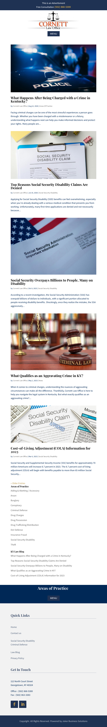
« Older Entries (18, 483)
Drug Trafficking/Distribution (25, 524)
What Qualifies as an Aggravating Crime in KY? (47, 375)
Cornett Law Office (20, 106)
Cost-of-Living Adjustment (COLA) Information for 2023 (50, 450)
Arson (13, 495)
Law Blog (15, 652)
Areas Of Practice (45, 106)
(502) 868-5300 (62, 7)
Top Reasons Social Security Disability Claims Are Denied (49, 186)
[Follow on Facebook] (14, 704)
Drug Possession (19, 520)
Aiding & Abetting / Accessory (25, 490)
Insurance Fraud (19, 534)
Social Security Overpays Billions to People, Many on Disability (52, 282)
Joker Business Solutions (74, 721)
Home (14, 627)
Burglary (15, 500)
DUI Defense (17, 529)
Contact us (16, 633)
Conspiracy (16, 505)
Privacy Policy (17, 658)
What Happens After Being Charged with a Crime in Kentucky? (50, 99)
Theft (13, 544)
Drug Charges (17, 515)
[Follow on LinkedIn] (22, 704)
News (41, 380)
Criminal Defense (19, 510)
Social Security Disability (48, 193)
